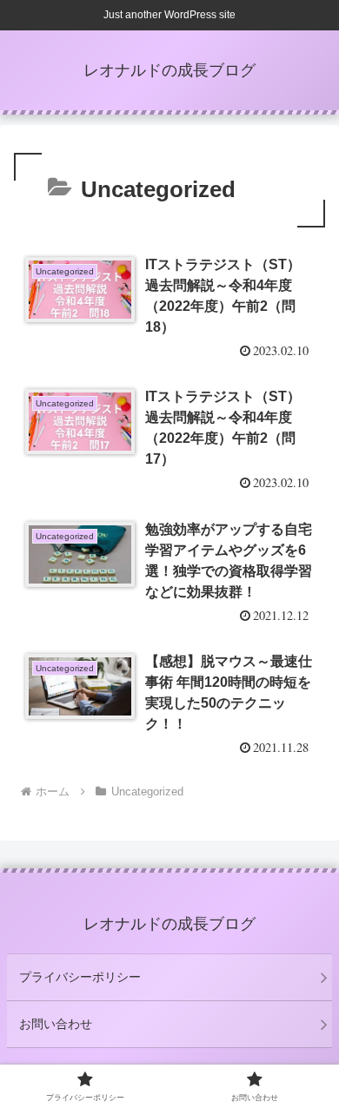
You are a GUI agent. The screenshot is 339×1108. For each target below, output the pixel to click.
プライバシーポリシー (80, 977)
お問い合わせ (55, 1024)
